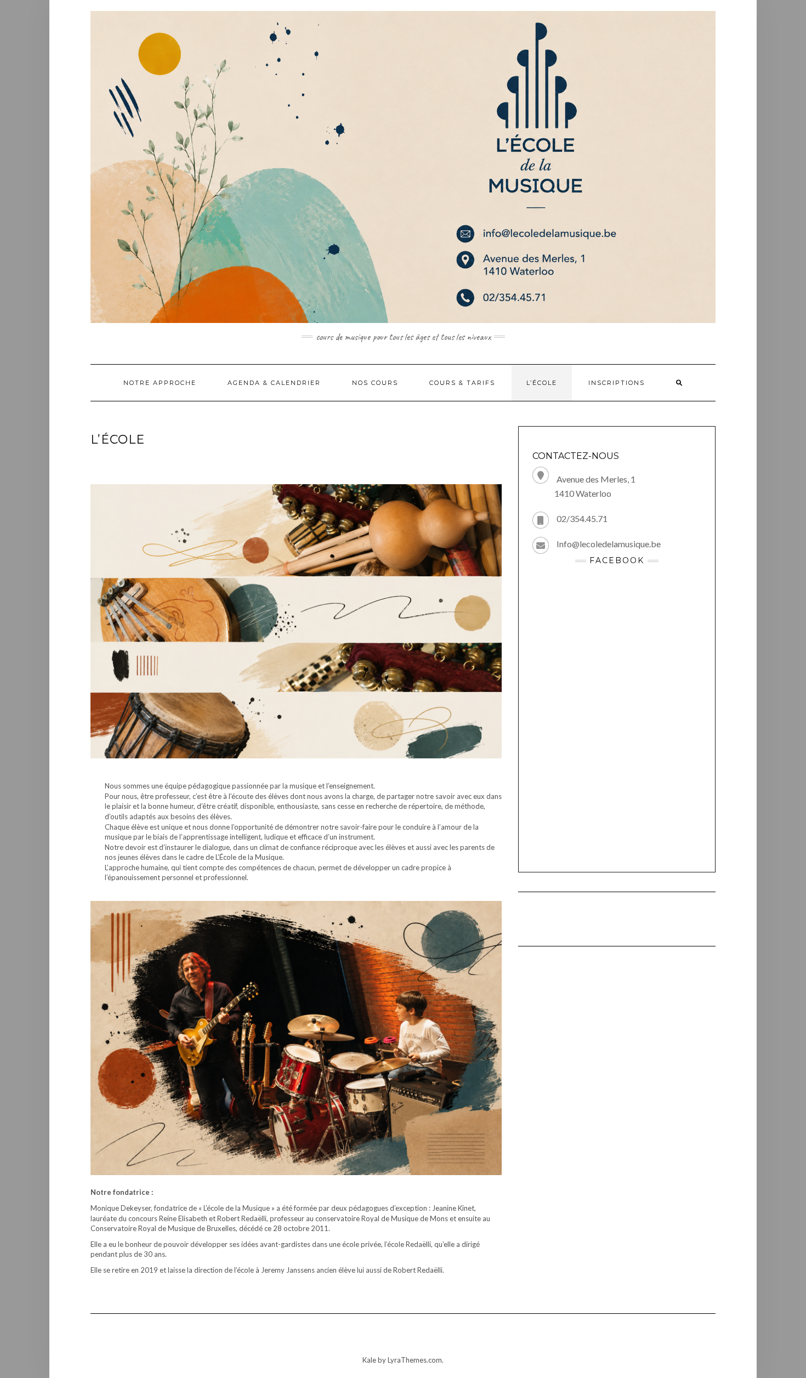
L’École (541, 383)
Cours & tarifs (462, 383)
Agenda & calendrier (274, 383)
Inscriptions (616, 383)
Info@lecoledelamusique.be (609, 543)
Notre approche (159, 383)
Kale (369, 1360)
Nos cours (375, 383)
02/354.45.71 (582, 518)
